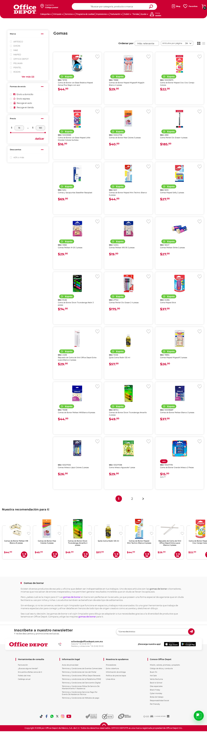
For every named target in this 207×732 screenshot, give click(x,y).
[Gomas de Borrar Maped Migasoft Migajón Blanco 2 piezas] (128, 63)
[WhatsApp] (52, 716)
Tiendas (135, 14)
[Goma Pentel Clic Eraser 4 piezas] (179, 118)
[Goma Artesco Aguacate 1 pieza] (128, 448)
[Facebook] (47, 716)
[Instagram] (63, 716)
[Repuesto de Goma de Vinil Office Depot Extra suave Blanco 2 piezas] (77, 338)
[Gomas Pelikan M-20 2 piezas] (77, 228)
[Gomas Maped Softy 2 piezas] (179, 173)
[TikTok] (41, 716)
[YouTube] (69, 716)
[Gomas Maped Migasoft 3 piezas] (179, 338)
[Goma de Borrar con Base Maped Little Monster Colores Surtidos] (77, 118)
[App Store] (171, 644)
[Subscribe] (191, 631)
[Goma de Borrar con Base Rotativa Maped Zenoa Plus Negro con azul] (77, 63)
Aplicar (39, 138)
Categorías (45, 14)
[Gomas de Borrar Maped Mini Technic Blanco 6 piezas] (128, 173)
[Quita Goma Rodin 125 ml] (128, 338)
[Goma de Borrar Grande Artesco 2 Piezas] (179, 448)
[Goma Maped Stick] (179, 283)
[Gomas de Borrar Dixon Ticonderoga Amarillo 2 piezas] (128, 393)
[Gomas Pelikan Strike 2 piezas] (179, 228)
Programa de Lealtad (85, 14)
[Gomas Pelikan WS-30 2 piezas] (128, 228)
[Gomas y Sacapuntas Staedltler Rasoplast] (77, 173)
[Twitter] (57, 716)
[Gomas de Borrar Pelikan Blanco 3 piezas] (179, 393)
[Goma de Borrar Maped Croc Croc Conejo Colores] (179, 63)
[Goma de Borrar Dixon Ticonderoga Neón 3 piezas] (77, 283)
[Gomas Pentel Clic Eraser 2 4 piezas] (128, 283)
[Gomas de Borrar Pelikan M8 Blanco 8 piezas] (77, 393)
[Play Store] (188, 644)
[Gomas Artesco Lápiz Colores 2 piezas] (77, 448)
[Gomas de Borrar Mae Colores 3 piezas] (128, 118)
